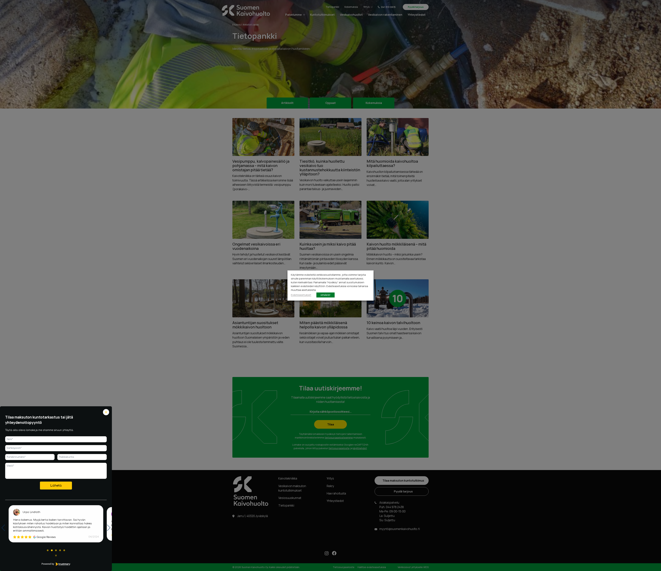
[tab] (48, 550)
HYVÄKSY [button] (325, 295)
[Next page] (109, 527)
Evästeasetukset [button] (301, 295)
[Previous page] (3, 527)
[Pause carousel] (56, 555)
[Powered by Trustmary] (56, 564)
